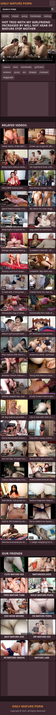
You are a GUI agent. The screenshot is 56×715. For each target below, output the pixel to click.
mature (6, 67)
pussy (24, 16)
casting (47, 16)
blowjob (32, 72)
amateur (7, 72)
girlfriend (39, 67)
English (52, 3)
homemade (35, 16)
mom (15, 67)
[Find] (53, 9)
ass (24, 72)
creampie (44, 72)
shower (15, 16)
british (6, 16)
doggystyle (8, 77)
